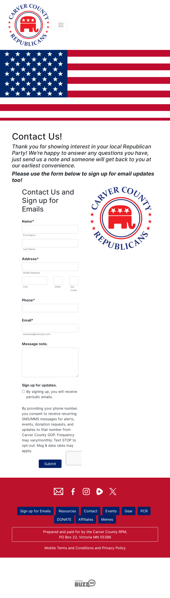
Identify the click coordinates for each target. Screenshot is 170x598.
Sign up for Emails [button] (35, 511)
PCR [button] (144, 511)
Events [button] (111, 511)
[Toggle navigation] (61, 25)
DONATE (64, 519)
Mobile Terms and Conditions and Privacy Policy (85, 548)
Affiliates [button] (85, 519)
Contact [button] (90, 511)
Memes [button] (107, 519)
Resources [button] (67, 511)
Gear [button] (129, 511)
